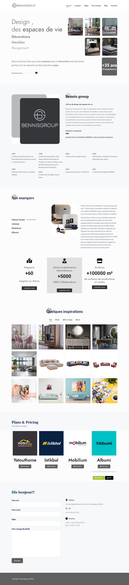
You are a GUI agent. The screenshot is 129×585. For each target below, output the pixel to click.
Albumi (57, 320)
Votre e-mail (16, 510)
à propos (78, 5)
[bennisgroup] (23, 5)
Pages (86, 5)
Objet (14, 519)
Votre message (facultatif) (21, 529)
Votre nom (15, 500)
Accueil (68, 5)
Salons (78, 320)
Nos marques (96, 5)
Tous (50, 320)
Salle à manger (68, 320)
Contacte (114, 5)
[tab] (30, 220)
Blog (106, 5)
